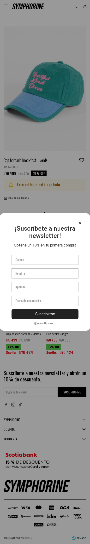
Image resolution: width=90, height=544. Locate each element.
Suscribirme (45, 314)
